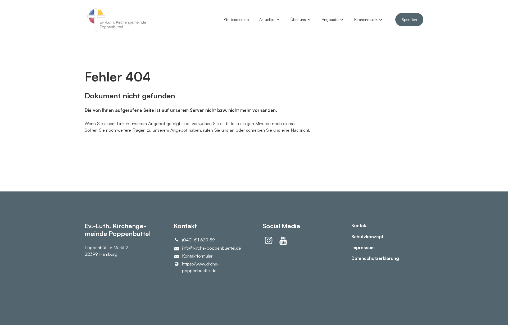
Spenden (409, 19)
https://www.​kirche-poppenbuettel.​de (200, 267)
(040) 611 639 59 (198, 239)
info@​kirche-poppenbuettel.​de (211, 248)
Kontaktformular (197, 256)
